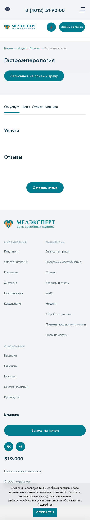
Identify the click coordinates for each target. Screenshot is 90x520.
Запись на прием (72, 27)
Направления (15, 242)
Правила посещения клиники (66, 324)
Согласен (45, 512)
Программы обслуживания (63, 262)
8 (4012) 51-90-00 (45, 10)
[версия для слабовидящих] (8, 10)
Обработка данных (58, 314)
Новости (51, 303)
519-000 (13, 458)
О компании (14, 346)
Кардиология (13, 303)
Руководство (12, 397)
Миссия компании (16, 386)
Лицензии (11, 366)
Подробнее (45, 504)
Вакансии (10, 355)
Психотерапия (13, 293)
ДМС (49, 293)
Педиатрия (11, 251)
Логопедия (11, 272)
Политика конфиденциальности (22, 471)
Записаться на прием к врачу (34, 76)
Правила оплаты (56, 335)
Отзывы (37, 106)
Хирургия (10, 282)
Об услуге (11, 106)
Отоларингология (16, 262)
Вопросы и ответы (57, 282)
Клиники (51, 106)
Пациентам (55, 242)
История (9, 376)
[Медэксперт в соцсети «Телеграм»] (20, 446)
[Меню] (81, 10)
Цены (26, 106)
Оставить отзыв (45, 187)
